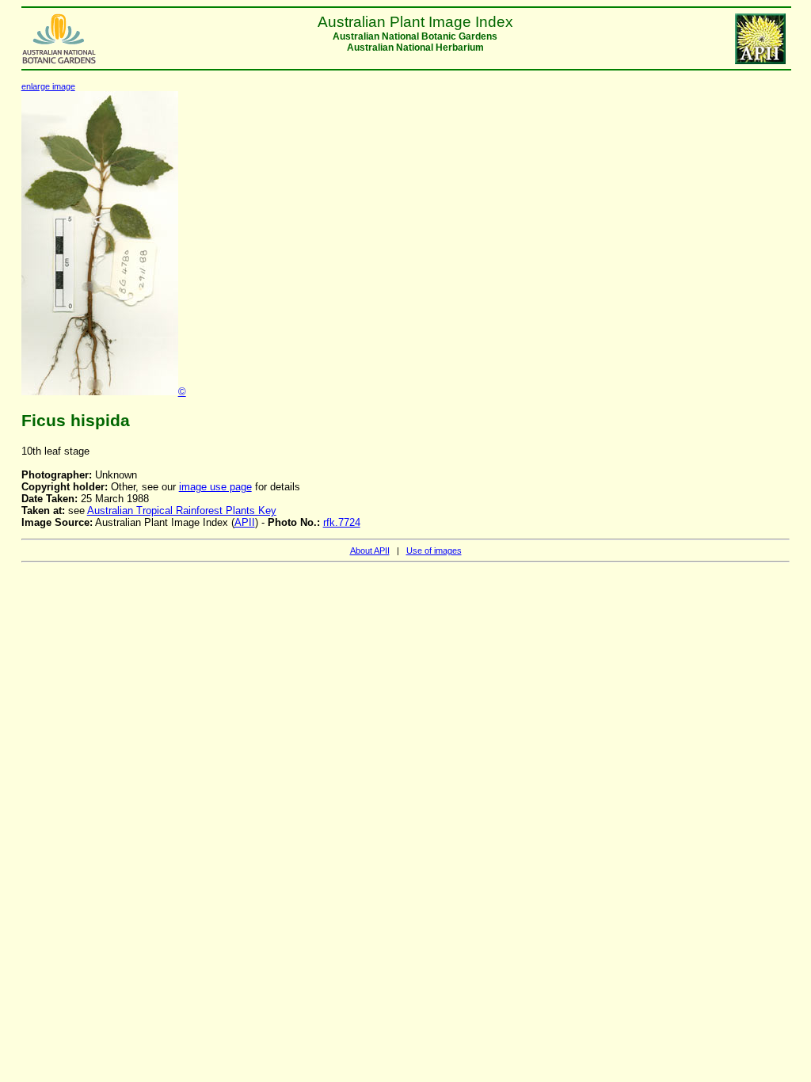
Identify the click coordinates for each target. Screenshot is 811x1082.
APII (244, 522)
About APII (370, 550)
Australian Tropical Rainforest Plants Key (181, 510)
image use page (215, 487)
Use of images (434, 550)
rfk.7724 (341, 522)
